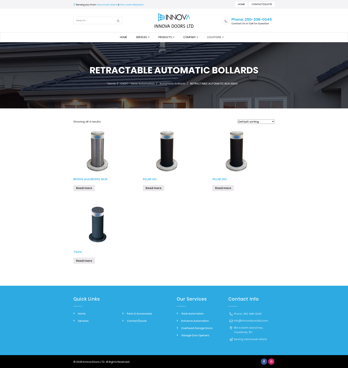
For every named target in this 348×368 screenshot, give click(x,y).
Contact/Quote (262, 4)
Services (141, 37)
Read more (84, 188)
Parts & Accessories (139, 313)
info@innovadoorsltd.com (251, 320)
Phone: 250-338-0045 (248, 314)
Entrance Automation (195, 321)
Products (165, 37)
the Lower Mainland (131, 4)
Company (189, 37)
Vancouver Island (107, 4)
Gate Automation (192, 313)
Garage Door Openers (195, 335)
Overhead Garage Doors (197, 328)
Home (241, 4)
